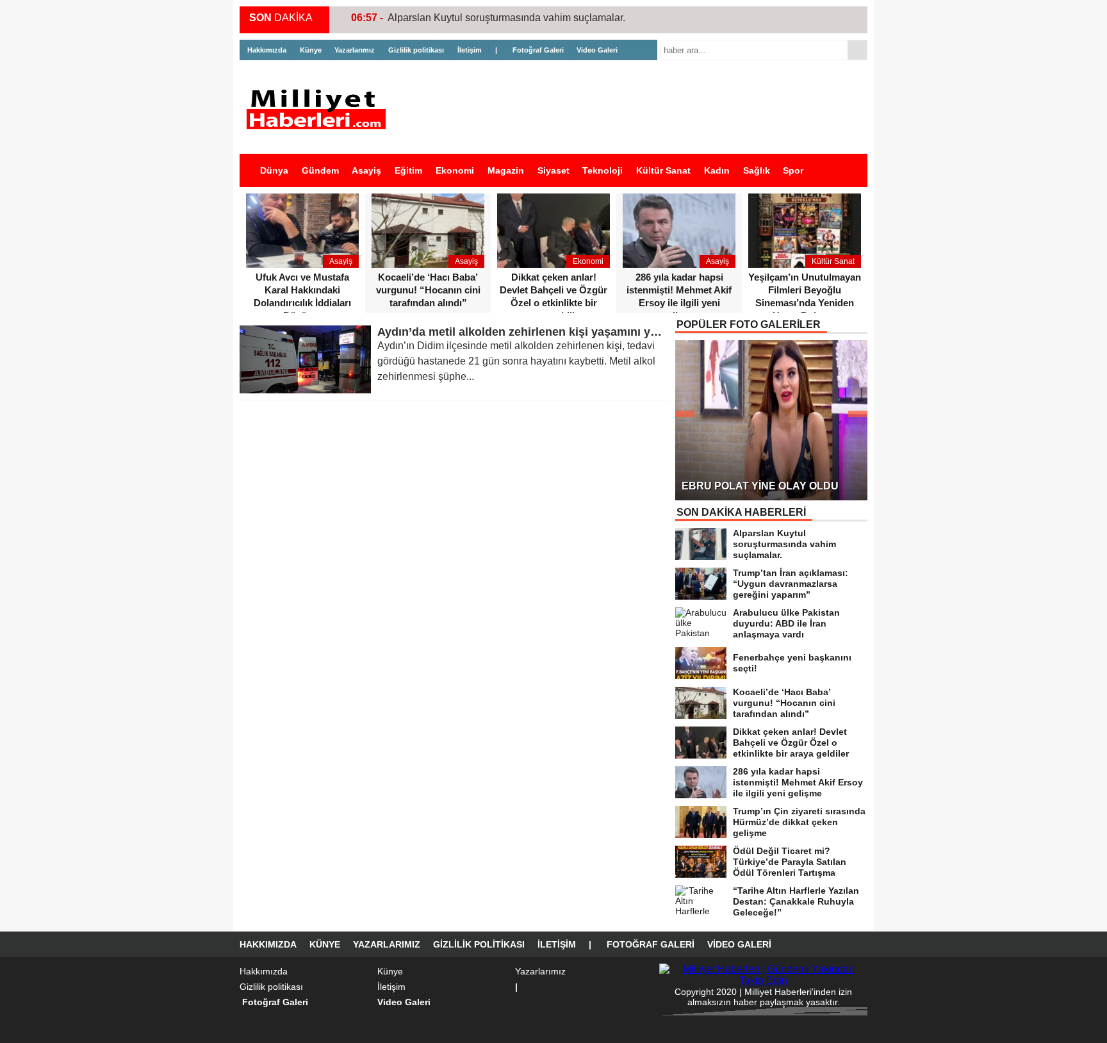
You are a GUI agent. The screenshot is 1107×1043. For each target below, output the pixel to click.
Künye (311, 50)
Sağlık (756, 170)
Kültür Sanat (663, 170)
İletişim (469, 50)
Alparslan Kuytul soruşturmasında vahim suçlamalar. (506, 17)
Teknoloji (602, 170)
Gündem (320, 170)
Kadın (717, 170)
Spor (793, 170)
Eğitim (408, 170)
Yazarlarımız (354, 50)
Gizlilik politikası (416, 50)
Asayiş (366, 170)
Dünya (274, 170)
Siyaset (553, 170)
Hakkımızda (266, 50)
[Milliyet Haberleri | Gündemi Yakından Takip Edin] (320, 109)
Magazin (506, 170)
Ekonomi (455, 170)
